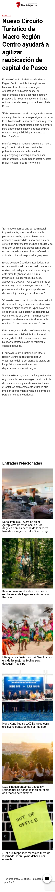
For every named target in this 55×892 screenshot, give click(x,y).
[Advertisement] (27, 195)
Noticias (6, 16)
